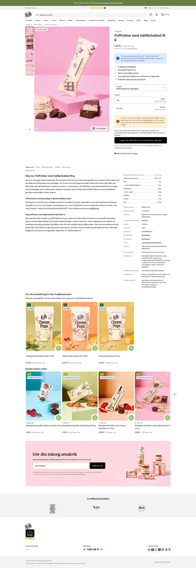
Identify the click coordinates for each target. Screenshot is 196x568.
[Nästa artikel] (29, 129)
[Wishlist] (150, 14)
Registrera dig (97, 466)
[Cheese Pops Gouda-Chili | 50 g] (80, 333)
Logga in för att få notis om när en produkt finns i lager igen (141, 140)
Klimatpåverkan (47, 167)
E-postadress (40, 466)
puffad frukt (94, 208)
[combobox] (91, 15)
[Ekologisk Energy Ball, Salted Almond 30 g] (80, 403)
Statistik (57, 167)
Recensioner (66, 167)
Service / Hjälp (164, 8)
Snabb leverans (32, 8)
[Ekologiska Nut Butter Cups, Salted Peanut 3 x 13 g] (152, 403)
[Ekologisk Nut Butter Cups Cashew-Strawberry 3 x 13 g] (116, 403)
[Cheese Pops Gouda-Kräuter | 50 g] (43, 333)
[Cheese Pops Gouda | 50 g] (116, 333)
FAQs (38, 167)
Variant (119, 87)
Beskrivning (30, 167)
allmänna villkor (153, 145)
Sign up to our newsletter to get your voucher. (108, 3)
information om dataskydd (123, 148)
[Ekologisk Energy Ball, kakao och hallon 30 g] (43, 403)
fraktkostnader (132, 48)
